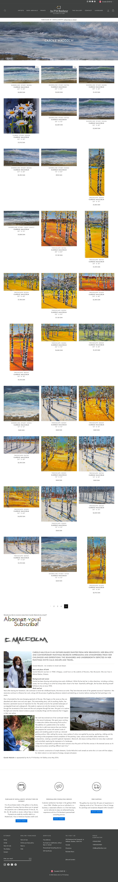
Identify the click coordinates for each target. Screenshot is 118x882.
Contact (88, 10)
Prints (43, 10)
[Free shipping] (96, 787)
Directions (68, 848)
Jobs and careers (70, 859)
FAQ (22, 849)
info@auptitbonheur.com (99, 848)
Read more (21, 821)
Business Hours (70, 851)
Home (5, 840)
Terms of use (24, 840)
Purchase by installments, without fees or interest (52, 844)
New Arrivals (32, 10)
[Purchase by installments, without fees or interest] (21, 787)
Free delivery (47, 840)
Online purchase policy (27, 843)
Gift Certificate (47, 851)
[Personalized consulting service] (59, 787)
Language (99, 10)
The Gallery (77, 10)
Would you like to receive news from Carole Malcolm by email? (25, 615)
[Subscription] (59, 621)
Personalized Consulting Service (52, 848)
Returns (23, 846)
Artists (21, 10)
